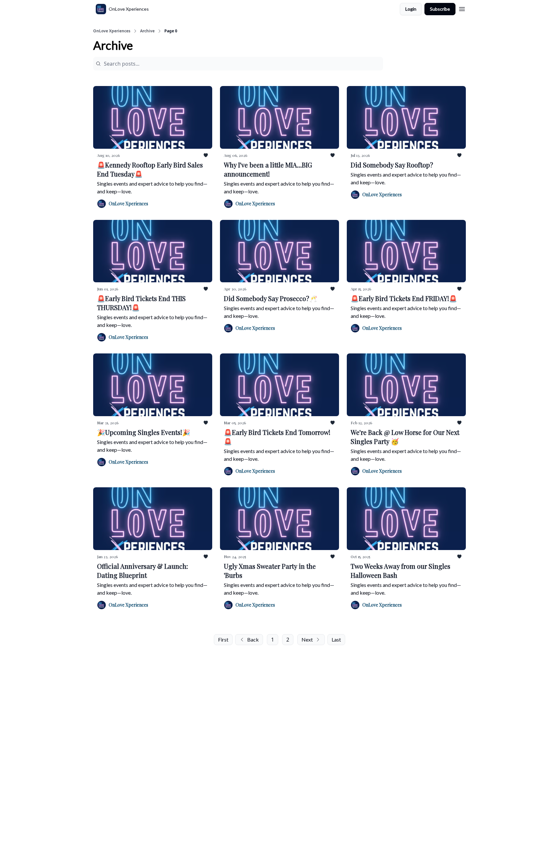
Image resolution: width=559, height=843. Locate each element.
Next (307, 639)
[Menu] (462, 8)
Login (410, 9)
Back (253, 639)
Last (336, 639)
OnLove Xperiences (111, 31)
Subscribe (440, 9)
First (223, 639)
